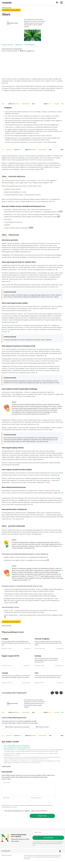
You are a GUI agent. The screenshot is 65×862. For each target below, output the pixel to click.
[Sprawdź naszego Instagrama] (60, 851)
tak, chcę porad (48, 837)
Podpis (36, 797)
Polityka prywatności (6, 855)
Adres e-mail (6, 797)
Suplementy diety (6, 7)
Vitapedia (4, 851)
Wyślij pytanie (42, 816)
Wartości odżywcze (7, 45)
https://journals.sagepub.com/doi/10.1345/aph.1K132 (16, 745)
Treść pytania (6, 782)
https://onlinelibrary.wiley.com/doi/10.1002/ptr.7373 (17, 747)
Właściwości (18, 45)
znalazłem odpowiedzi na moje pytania (17, 727)
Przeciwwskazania (29, 45)
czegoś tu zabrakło (42, 727)
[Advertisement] (32, 65)
